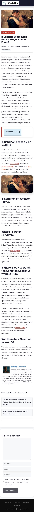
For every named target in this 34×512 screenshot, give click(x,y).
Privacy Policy (17, 502)
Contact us (8, 502)
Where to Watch (8, 393)
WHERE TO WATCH (8, 32)
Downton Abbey (7, 166)
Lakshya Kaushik (18, 367)
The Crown (14, 164)
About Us (17, 505)
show (17, 132)
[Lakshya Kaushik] (6, 373)
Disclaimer (26, 502)
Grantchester (20, 328)
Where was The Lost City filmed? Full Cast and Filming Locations (15, 413)
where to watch (22, 393)
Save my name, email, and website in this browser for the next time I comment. (18, 482)
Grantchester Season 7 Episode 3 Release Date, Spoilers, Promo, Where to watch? (17, 402)
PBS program (15, 251)
